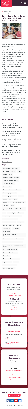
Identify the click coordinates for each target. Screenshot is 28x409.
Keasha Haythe (11, 213)
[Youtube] (16, 400)
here (17, 362)
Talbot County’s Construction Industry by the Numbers (11, 146)
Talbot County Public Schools (10, 252)
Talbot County (6, 231)
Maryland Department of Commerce (12, 216)
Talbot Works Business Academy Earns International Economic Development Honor (12, 133)
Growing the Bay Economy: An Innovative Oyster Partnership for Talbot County (11, 152)
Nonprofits (21, 222)
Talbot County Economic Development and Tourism (13, 245)
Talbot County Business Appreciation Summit (12, 235)
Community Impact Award (9, 193)
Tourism (16, 262)
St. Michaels (16, 228)
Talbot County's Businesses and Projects (11, 13)
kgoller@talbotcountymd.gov (14, 295)
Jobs (4, 213)
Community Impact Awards (9, 196)
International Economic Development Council (12, 209)
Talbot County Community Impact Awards (13, 239)
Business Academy (7, 174)
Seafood (19, 225)
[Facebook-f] (8, 400)
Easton (5, 199)
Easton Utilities (7, 202)
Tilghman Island (7, 262)
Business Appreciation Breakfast (11, 177)
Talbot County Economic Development (12, 242)
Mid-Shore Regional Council (10, 219)
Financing (5, 205)
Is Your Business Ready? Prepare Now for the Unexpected (12, 140)
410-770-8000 (14, 293)
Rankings (11, 225)
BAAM (19, 171)
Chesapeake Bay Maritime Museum (12, 190)
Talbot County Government (10, 249)
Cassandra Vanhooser (8, 183)
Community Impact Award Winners (14, 377)
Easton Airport (13, 199)
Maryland (20, 213)
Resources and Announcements (14, 370)
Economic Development (19, 202)
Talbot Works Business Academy (11, 259)
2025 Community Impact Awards (11, 168)
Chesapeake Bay (7, 186)
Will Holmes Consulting (9, 268)
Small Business (6, 228)
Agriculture (6, 171)
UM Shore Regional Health (9, 265)
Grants (12, 205)
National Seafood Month (9, 222)
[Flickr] (19, 400)
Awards (13, 171)
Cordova (21, 196)
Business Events (14, 380)
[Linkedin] (12, 400)
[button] (25, 2)
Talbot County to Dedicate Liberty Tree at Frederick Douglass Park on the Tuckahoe (12, 125)
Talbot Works (6, 256)
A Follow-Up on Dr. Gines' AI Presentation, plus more (12, 343)
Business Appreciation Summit (10, 180)
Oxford (5, 225)
